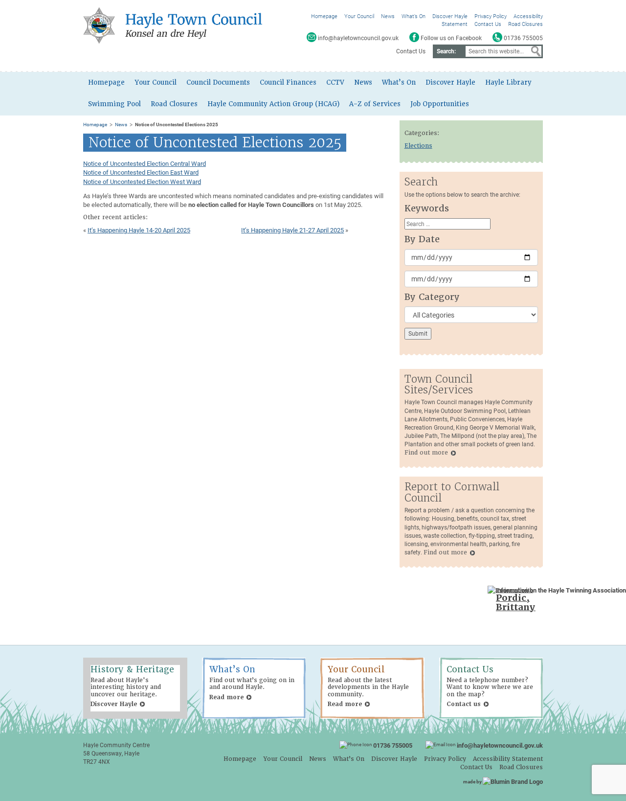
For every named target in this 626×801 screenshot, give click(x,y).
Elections (418, 146)
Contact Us (487, 23)
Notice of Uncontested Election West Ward (142, 181)
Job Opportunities (439, 104)
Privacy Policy (490, 16)
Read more (226, 697)
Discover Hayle (450, 16)
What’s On (413, 16)
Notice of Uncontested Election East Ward (141, 172)
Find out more (426, 453)
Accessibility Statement (508, 759)
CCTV (335, 82)
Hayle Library (508, 82)
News (388, 16)
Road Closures (525, 23)
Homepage (324, 16)
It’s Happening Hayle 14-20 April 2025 (139, 230)
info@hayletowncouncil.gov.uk (500, 745)
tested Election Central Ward (167, 163)
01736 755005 (392, 745)
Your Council (359, 16)
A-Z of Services (375, 104)
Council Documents (218, 82)
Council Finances (288, 82)
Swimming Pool (114, 104)
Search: (446, 51)
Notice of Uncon (105, 163)
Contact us (464, 704)
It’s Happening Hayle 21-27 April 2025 (292, 230)
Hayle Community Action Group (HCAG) (273, 104)
